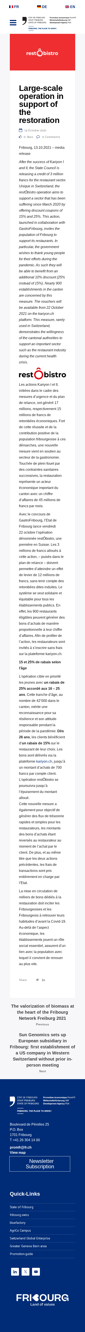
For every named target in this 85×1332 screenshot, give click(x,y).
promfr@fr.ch (21, 1147)
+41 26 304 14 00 (26, 1140)
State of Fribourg (21, 1207)
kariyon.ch (44, 761)
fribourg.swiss (19, 1215)
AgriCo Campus (20, 1230)
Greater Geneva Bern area (28, 1246)
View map (18, 1152)
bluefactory (18, 1223)
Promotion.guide (21, 1254)
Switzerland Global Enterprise (30, 1238)
